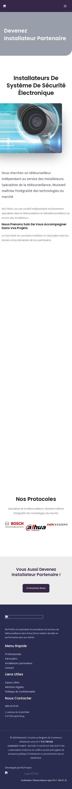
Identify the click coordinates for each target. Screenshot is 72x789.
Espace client (12, 682)
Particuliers (11, 658)
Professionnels (13, 654)
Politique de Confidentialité (20, 691)
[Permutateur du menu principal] (65, 6)
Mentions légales (14, 687)
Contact (9, 667)
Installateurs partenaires (18, 663)
